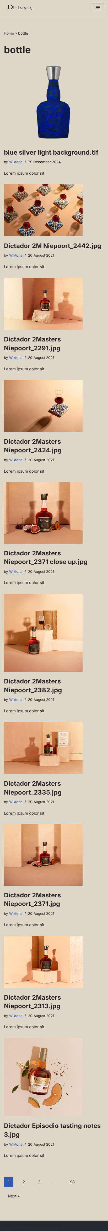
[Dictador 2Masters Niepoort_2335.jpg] (54, 748)
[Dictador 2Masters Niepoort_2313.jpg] (54, 962)
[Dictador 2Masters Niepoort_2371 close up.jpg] (54, 513)
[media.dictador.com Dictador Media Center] (19, 7)
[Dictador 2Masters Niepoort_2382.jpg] (54, 633)
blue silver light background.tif (51, 152)
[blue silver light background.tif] (54, 103)
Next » (14, 1196)
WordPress (50, 1225)
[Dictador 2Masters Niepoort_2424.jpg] (54, 406)
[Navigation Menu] (98, 7)
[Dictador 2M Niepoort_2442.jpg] (54, 210)
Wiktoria (16, 162)
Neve (9, 1225)
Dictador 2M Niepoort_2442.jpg (52, 246)
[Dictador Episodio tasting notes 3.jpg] (54, 1077)
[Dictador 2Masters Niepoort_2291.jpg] (54, 304)
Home (9, 33)
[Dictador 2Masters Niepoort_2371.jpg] (54, 855)
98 (72, 1181)
